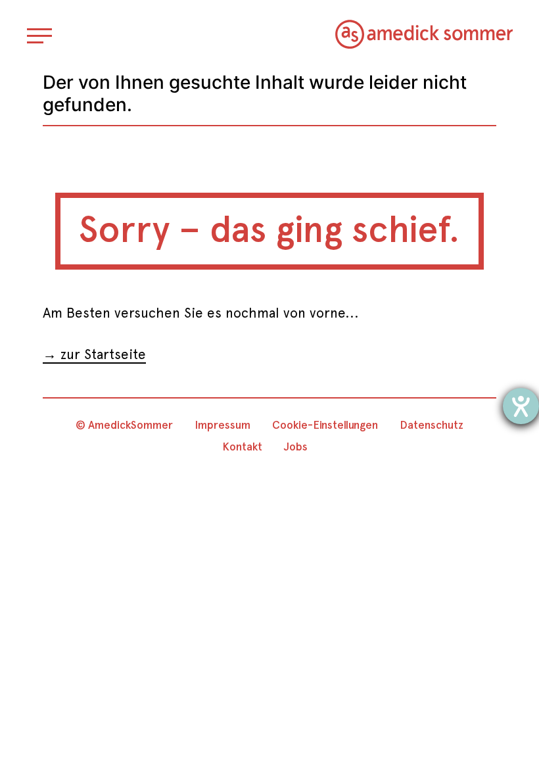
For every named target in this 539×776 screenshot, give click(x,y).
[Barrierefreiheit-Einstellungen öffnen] (521, 406)
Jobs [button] (296, 446)
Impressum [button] (222, 424)
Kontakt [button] (242, 446)
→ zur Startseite (94, 354)
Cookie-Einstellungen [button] (325, 424)
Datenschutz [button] (431, 424)
